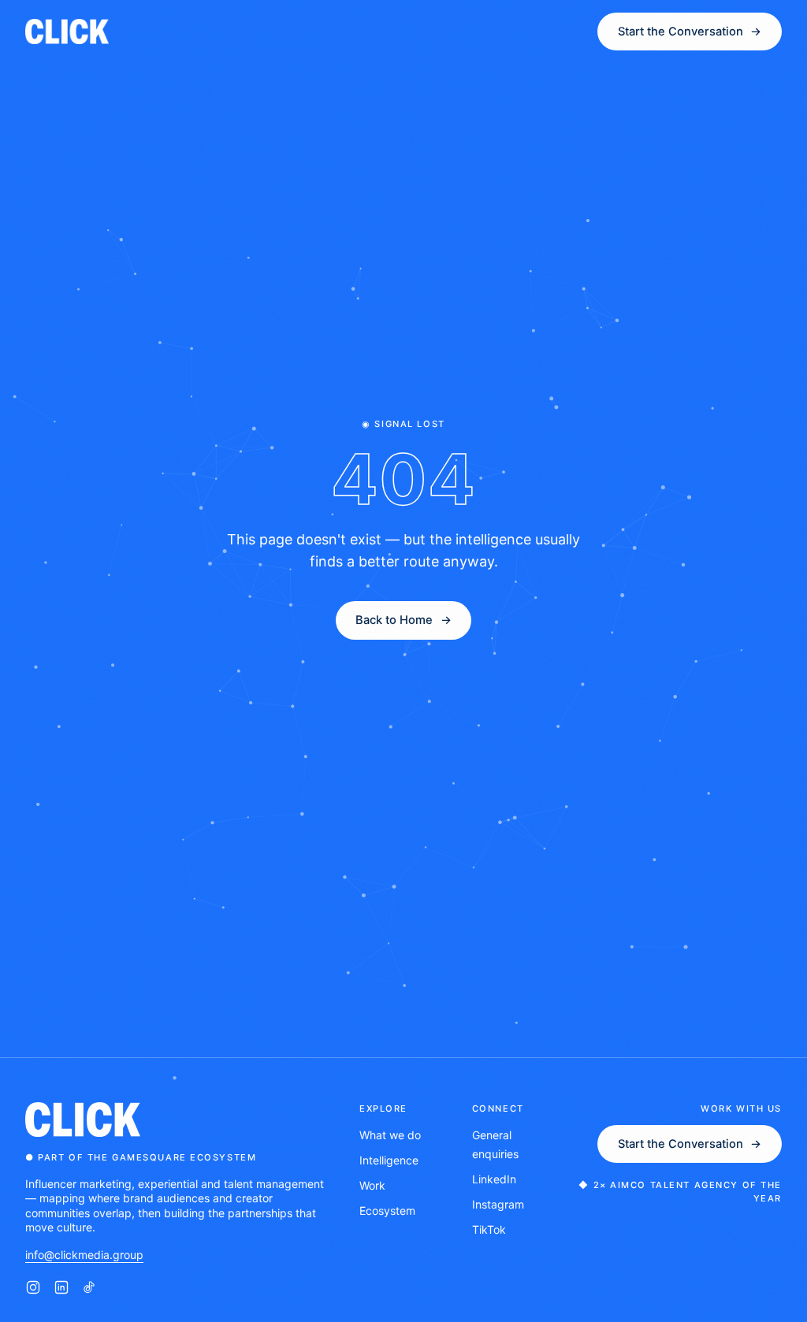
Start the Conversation (690, 1144)
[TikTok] (90, 1287)
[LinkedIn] (61, 1287)
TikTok (489, 1229)
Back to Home (403, 620)
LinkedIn (494, 1179)
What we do (390, 1135)
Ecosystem (387, 1210)
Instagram (498, 1204)
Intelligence (388, 1160)
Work (372, 1185)
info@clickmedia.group (84, 1254)
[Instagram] (33, 1287)
